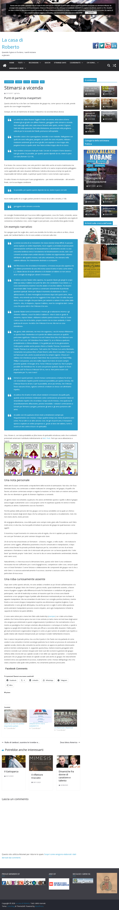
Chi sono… (91, 63)
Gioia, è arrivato (88, 209)
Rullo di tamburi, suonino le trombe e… (22, 742)
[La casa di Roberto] (59, 1)
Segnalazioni (99, 165)
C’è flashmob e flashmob (63, 728)
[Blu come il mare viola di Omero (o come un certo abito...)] (109, 252)
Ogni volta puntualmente (108, 113)
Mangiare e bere (16, 68)
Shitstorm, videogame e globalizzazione (96, 177)
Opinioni (35, 82)
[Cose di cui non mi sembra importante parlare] (15, 716)
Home (11, 63)
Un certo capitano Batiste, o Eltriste (89, 124)
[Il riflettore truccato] (41, 757)
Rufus (18, 93)
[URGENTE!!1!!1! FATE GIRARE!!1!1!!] (40, 716)
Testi (20, 63)
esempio (51, 616)
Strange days (60, 63)
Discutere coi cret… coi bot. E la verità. (91, 88)
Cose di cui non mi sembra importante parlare (14, 725)
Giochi (47, 63)
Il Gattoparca (11, 771)
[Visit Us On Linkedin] (114, 44)
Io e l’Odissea (91, 103)
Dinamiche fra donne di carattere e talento (66, 776)
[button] (24, 62)
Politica (89, 165)
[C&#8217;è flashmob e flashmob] (65, 718)
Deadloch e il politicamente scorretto (109, 208)
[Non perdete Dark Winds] (92, 252)
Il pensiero (101, 161)
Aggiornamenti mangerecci (109, 197)
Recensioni (33, 63)
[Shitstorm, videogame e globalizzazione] (100, 151)
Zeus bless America (68, 742)
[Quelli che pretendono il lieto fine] (92, 269)
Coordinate (75, 63)
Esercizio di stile (108, 102)
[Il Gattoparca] (14, 757)
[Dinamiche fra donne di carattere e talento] (68, 757)
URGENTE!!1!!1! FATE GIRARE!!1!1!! (37, 725)
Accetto (91, 13)
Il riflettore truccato (37, 776)
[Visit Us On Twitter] (102, 44)
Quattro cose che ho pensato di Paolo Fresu (91, 112)
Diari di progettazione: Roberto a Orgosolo (108, 87)
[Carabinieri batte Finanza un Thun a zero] (92, 235)
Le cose (26, 82)
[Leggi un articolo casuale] (114, 65)
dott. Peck (46, 438)
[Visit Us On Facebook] (96, 44)
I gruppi (18, 82)
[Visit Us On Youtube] (108, 44)
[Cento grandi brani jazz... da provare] (109, 235)
